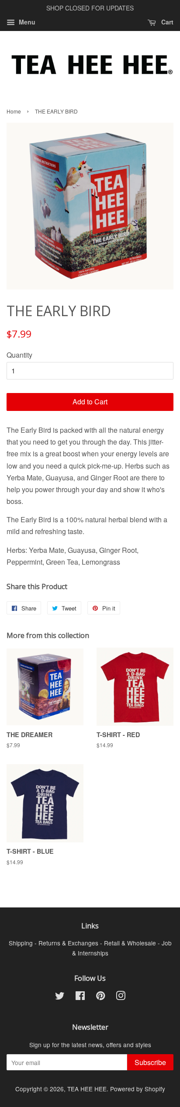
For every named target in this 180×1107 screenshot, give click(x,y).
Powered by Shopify (137, 1088)
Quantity (19, 355)
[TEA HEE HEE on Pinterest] (100, 997)
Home (14, 111)
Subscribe (150, 1062)
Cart (166, 21)
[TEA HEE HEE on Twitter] (60, 997)
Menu (26, 21)
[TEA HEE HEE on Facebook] (80, 997)
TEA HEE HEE (87, 1088)
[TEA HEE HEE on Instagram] (120, 997)
